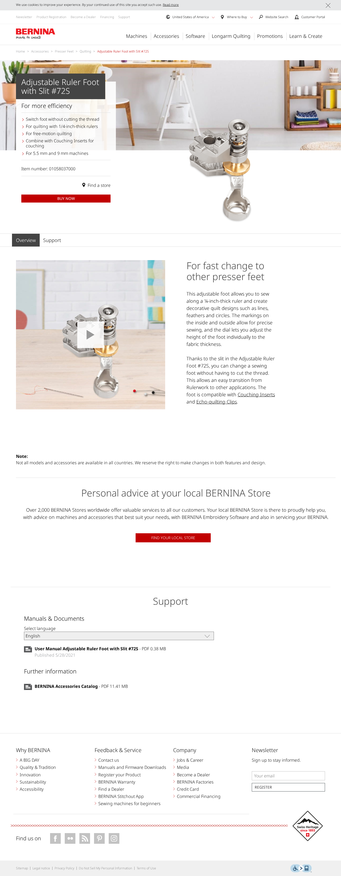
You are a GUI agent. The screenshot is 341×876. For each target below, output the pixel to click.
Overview (26, 240)
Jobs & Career (190, 760)
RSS (84, 838)
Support (124, 17)
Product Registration (51, 17)
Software (195, 36)
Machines (136, 36)
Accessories (166, 36)
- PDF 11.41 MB (81, 686)
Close (328, 5)
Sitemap (22, 868)
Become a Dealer (83, 17)
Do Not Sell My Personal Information (105, 868)
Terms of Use (146, 868)
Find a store (99, 185)
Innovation (30, 775)
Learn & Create (305, 36)
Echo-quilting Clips (216, 401)
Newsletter (24, 17)
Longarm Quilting (231, 36)
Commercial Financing (199, 796)
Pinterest (99, 838)
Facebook (55, 838)
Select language (40, 628)
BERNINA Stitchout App (121, 796)
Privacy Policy (64, 868)
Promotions (270, 36)
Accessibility (32, 789)
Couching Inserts (256, 394)
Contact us (108, 760)
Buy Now (66, 198)
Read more (171, 4)
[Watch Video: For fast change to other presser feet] (90, 334)
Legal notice (41, 868)
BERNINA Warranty (116, 782)
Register (263, 787)
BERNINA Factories (195, 782)
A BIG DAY (29, 760)
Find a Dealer (111, 789)
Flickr (70, 838)
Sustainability (33, 782)
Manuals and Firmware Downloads (132, 767)
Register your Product (119, 775)
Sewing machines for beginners (129, 803)
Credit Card (188, 789)
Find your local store (173, 537)
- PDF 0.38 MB (100, 649)
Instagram (114, 838)
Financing (107, 17)
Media (183, 767)
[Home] (35, 34)
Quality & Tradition (38, 767)
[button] (213, 17)
